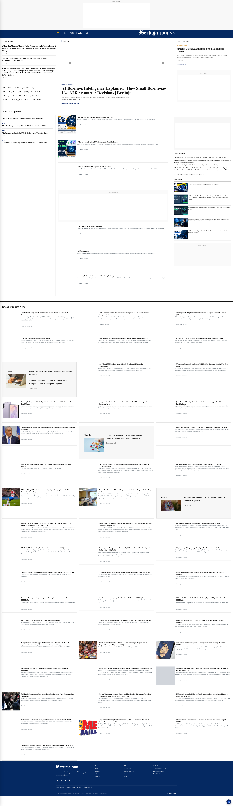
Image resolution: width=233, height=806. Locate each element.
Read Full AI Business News (72, 104)
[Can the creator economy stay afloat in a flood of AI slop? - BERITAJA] (88, 602)
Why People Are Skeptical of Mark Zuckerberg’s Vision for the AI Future (25, 96)
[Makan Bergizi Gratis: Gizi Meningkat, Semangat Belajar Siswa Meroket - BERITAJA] (11, 674)
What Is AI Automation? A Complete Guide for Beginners (20, 88)
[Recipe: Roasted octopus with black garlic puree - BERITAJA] (11, 624)
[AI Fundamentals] (67, 258)
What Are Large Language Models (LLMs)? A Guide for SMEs (22, 92)
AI (87, 33)
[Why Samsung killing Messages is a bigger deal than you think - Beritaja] (165, 552)
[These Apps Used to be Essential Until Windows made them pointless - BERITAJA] (11, 750)
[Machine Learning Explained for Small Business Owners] (67, 124)
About (96, 768)
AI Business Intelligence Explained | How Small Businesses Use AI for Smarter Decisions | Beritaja (114, 90)
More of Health (188, 505)
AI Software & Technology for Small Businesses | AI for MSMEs (22, 100)
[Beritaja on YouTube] (65, 780)
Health (74, 787)
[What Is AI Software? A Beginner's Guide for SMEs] (67, 174)
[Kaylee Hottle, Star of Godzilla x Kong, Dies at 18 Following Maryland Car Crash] (165, 435)
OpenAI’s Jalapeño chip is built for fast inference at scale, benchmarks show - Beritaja (24, 59)
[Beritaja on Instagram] (61, 780)
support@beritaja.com (158, 771)
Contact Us (97, 771)
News (65, 33)
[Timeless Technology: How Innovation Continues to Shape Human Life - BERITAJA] (11, 576)
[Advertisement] (116, 15)
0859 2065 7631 (157, 774)
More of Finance (33, 388)
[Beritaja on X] (57, 780)
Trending (79, 33)
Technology (68, 787)
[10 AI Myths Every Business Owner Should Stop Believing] (67, 283)
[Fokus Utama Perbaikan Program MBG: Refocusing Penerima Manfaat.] (165, 529)
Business (62, 787)
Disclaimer (126, 774)
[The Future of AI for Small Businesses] (67, 233)
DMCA (125, 776)
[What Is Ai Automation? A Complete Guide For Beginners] (181, 187)
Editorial (97, 774)
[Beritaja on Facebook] (69, 780)
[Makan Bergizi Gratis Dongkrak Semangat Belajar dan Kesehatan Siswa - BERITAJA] (88, 673)
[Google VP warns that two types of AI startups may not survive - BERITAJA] (11, 647)
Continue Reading (183, 65)
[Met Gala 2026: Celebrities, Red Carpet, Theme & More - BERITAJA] (11, 553)
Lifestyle (79, 787)
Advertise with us (87, 787)
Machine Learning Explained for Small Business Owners (200, 50)
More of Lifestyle (111, 443)
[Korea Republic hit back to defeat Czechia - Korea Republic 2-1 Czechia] (165, 469)
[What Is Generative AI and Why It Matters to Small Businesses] (67, 149)
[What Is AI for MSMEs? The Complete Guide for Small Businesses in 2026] (165, 345)
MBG (72, 33)
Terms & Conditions (129, 771)
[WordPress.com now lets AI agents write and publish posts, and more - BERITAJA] (88, 576)
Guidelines (97, 776)
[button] (70, 63)
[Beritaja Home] (153, 33)
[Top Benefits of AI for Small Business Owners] (11, 345)
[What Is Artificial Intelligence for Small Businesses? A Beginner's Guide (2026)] (88, 345)
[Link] (16, 381)
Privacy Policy (127, 768)
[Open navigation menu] (59, 32)
